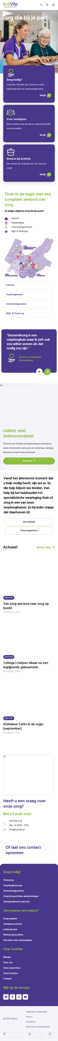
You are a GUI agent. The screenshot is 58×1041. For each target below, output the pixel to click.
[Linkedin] (6, 997)
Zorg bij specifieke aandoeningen (21, 896)
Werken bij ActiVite (18, 159)
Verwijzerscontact (12, 924)
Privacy (29, 1017)
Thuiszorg (8, 880)
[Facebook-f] (12, 997)
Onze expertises (12, 968)
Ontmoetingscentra (13, 891)
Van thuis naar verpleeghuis (17, 940)
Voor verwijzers (16, 119)
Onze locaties (10, 973)
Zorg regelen (10, 919)
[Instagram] (19, 997)
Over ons (8, 963)
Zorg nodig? (14, 80)
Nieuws (7, 957)
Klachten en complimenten (38, 1027)
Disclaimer (30, 1022)
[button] (39, 372)
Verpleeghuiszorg (12, 886)
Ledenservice (10, 929)
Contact (7, 979)
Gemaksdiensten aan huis (16, 902)
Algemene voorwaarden (36, 1012)
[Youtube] (25, 997)
